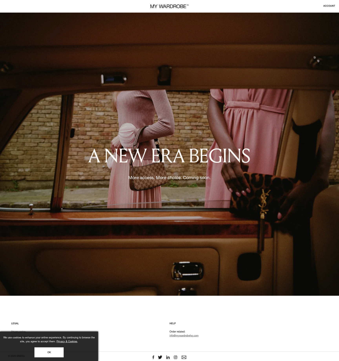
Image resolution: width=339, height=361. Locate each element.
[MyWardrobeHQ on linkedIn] (168, 357)
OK (49, 352)
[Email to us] (184, 357)
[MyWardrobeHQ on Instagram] (176, 357)
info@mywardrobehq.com (184, 336)
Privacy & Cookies (66, 342)
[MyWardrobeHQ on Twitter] (160, 357)
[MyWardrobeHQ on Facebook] (153, 357)
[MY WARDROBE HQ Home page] (169, 6)
